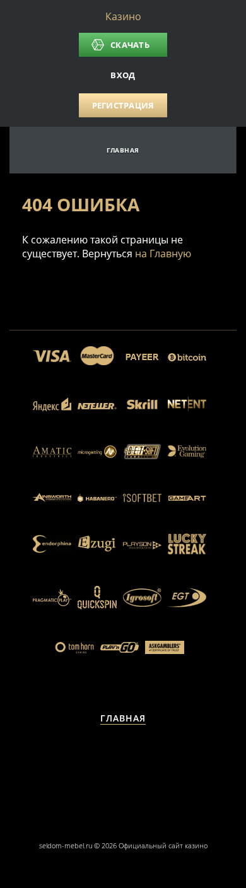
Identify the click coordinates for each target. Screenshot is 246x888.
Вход (122, 75)
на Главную (163, 253)
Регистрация (123, 105)
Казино (123, 16)
